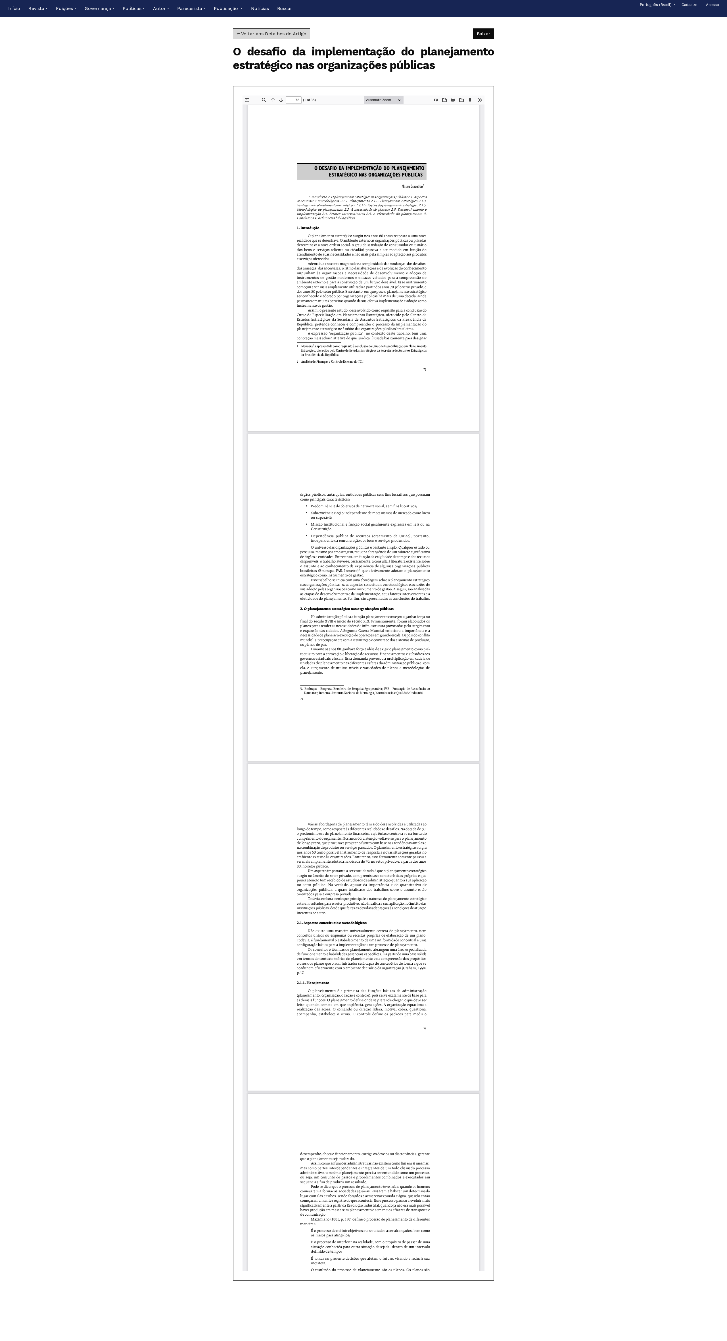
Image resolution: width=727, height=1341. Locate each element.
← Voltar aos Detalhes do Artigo (271, 33)
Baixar (485, 33)
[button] (38, 8)
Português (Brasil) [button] (656, 4)
